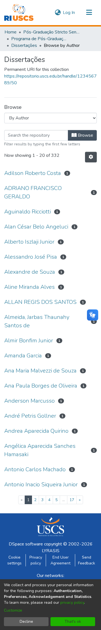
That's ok (73, 621)
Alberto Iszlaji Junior (29, 242)
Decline (26, 621)
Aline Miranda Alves (29, 287)
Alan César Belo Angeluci (36, 226)
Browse (85, 135)
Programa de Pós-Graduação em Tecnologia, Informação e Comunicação (39, 39)
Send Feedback (86, 560)
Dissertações (24, 45)
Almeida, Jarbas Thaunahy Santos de (36, 321)
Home (10, 32)
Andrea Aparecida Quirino (36, 431)
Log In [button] (69, 12)
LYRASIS (50, 551)
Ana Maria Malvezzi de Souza (40, 370)
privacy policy (72, 602)
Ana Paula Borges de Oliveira (40, 385)
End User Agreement (60, 560)
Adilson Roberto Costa (32, 173)
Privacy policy (35, 560)
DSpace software (26, 544)
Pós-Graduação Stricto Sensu (51, 32)
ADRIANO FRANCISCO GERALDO (33, 192)
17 (72, 499)
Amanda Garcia (23, 355)
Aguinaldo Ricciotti (27, 211)
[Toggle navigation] (89, 12)
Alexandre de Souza (29, 272)
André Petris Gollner (30, 416)
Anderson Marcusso (29, 401)
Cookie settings (14, 560)
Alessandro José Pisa (30, 257)
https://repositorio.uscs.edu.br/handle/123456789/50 (50, 79)
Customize (13, 610)
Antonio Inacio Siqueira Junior (41, 484)
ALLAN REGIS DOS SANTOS (40, 302)
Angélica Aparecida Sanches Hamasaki (39, 450)
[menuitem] (57, 12)
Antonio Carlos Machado (35, 469)
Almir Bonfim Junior (28, 340)
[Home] (18, 12)
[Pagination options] (91, 157)
